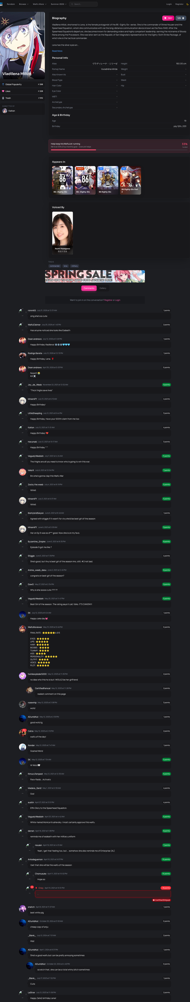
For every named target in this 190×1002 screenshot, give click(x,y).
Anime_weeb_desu (37, 570)
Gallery (103, 288)
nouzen (38, 845)
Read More (57, 50)
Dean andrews (35, 338)
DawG (31, 584)
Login (169, 4)
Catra (30, 731)
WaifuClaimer (34, 324)
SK (29, 612)
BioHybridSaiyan (36, 513)
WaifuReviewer (35, 627)
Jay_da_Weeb (35, 384)
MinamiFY (32, 398)
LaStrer (31, 992)
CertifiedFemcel (42, 688)
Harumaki (32, 441)
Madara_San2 (34, 788)
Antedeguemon (35, 859)
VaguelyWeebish (35, 456)
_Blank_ (32, 935)
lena (65, 266)
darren (31, 830)
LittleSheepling (35, 413)
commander (55, 266)
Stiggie (31, 555)
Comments (89, 288)
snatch (31, 906)
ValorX (31, 470)
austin (31, 802)
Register (179, 4)
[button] (24, 4)
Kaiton (31, 427)
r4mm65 (32, 310)
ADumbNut (33, 716)
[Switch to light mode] (187, 4)
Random (11, 4)
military (75, 266)
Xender (31, 745)
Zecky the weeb (35, 484)
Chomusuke (40, 873)
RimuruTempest (35, 773)
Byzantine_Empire (36, 541)
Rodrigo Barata (35, 353)
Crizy (41, 887)
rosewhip (32, 702)
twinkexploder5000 (37, 674)
